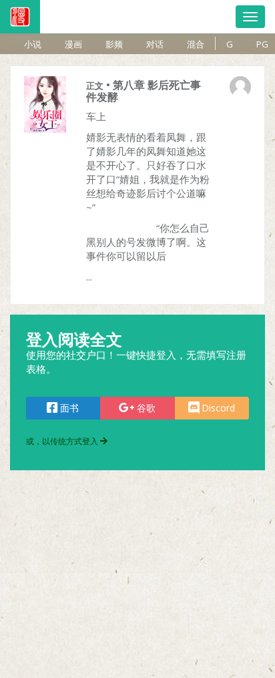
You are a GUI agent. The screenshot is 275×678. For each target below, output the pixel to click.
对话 (155, 44)
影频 (114, 44)
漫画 (73, 44)
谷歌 (145, 407)
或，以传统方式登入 (63, 441)
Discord (217, 407)
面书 (68, 407)
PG (262, 44)
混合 (195, 44)
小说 (32, 44)
